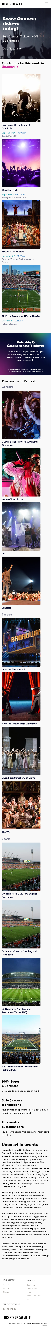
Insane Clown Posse (34, 1296)
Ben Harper (31, 1285)
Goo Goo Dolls (32, 1289)
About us (6, 1288)
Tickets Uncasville (17, 1317)
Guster (29, 1292)
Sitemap (6, 1292)
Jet (28, 1299)
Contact (6, 1285)
